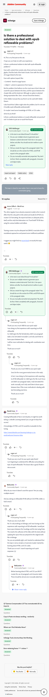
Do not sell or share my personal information (30, 690)
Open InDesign (39, 20)
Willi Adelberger (14, 128)
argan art (10, 51)
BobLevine (10, 485)
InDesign (27, 10)
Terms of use (22, 687)
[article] (24, 233)
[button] (4, 5)
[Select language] (34, 4)
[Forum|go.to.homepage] (16, 4)
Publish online (22, 173)
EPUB (30, 173)
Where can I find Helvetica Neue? (15, 627)
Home (6, 10)
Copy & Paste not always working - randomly (19, 617)
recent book (25, 241)
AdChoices (10, 694)
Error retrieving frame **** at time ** (16, 648)
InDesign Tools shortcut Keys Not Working (18, 638)
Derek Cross (11, 411)
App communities (17, 10)
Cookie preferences (10, 690)
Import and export (10, 173)
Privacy (30, 687)
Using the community (11, 687)
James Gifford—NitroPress (15, 206)
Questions (36, 10)
